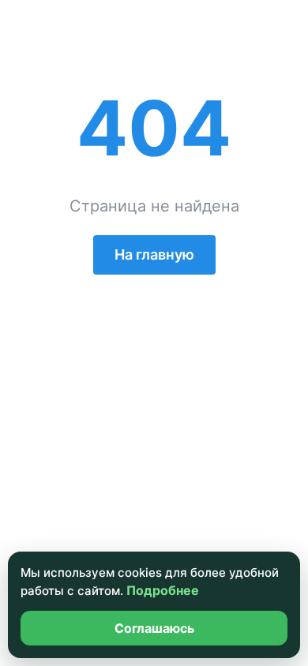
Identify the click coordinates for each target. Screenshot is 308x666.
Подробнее (162, 590)
